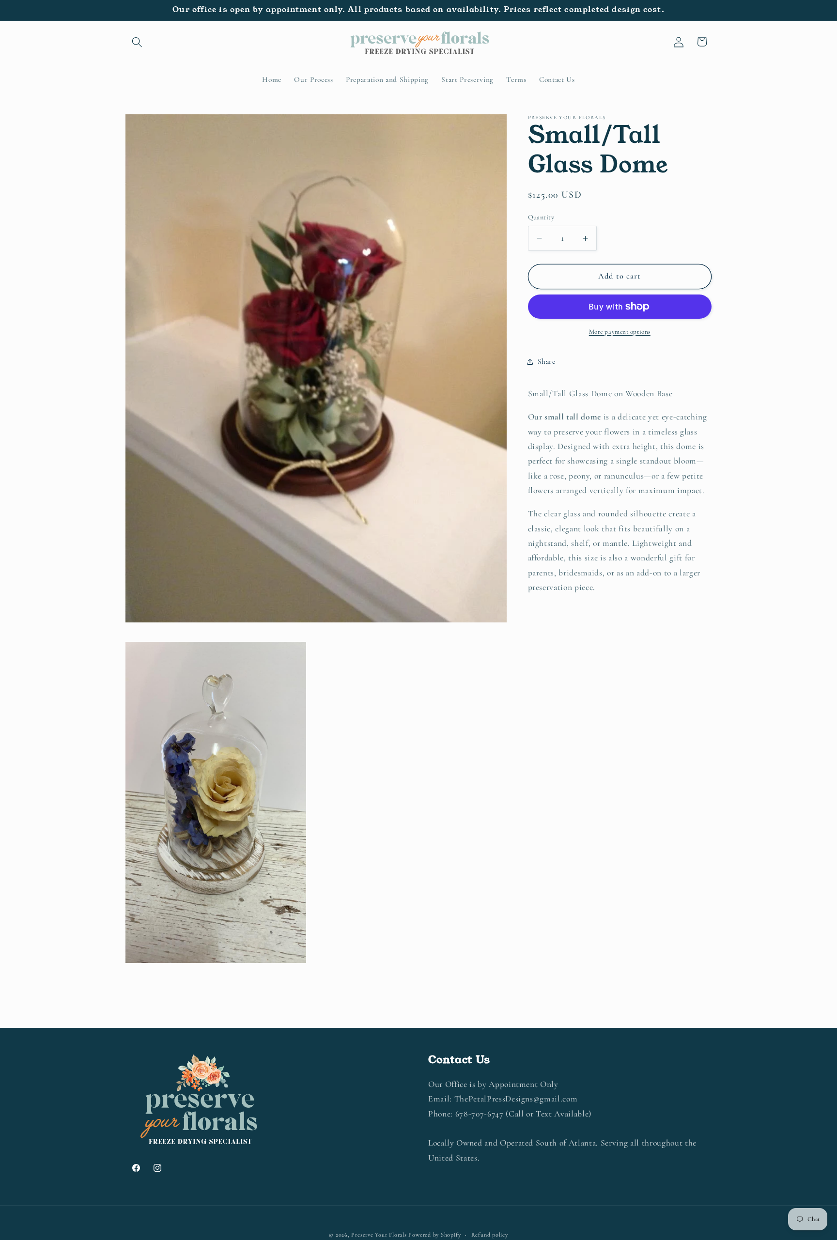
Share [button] (547, 361)
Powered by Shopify (434, 1234)
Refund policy (489, 1234)
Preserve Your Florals (378, 1234)
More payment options (620, 332)
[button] (137, 41)
